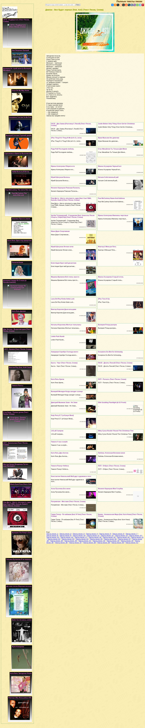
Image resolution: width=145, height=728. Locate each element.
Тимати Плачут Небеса (60, 466)
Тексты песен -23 (68, 539)
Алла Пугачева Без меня (60, 488)
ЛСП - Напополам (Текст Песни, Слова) (15, 444)
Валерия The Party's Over (21, 532)
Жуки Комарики (18, 646)
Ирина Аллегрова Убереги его (63, 166)
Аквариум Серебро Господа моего (64, 352)
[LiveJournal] (129, 5)
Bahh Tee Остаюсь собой (22, 620)
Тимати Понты (17, 385)
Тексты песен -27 (124, 539)
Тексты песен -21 (137, 537)
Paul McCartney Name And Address (111, 198)
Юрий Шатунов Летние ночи (62, 246)
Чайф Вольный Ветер (20, 171)
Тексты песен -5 (105, 534)
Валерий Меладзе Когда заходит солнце (67, 391)
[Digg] (123, 5)
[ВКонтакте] (112, 5)
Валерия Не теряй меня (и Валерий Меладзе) (17, 69)
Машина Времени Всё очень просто (65, 277)
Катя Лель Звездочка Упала (21, 673)
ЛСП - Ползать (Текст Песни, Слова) (112, 379)
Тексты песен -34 (127, 541)
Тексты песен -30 (70, 541)
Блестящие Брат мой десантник (63, 263)
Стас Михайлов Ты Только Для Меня (112, 149)
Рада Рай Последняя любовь (62, 149)
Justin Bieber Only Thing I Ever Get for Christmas (116, 124)
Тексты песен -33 (113, 541)
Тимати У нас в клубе (59, 442)
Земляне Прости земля (21, 219)
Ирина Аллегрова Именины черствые (113, 215)
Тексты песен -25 (96, 539)
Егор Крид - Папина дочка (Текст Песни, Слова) (16, 413)
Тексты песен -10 (79, 535)
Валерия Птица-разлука (107, 325)
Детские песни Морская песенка (19, 586)
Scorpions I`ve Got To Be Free (20, 117)
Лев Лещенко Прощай (20, 50)
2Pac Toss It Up (104, 299)
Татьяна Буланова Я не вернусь (19, 559)
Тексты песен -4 (92, 534)
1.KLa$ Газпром (57, 431)
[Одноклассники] (115, 5)
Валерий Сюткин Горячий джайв (19, 135)
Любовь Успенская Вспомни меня (111, 453)
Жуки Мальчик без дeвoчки (108, 138)
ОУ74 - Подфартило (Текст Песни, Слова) (16, 20)
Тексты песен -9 (65, 535)
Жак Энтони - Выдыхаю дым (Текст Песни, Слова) (17, 330)
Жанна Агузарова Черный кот (110, 166)
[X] (118, 5)
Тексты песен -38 (89, 543)
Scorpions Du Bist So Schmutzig (110, 352)
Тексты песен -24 (82, 539)
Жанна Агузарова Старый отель (110, 277)
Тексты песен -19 (109, 537)
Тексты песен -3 (78, 534)
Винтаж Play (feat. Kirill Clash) (20, 367)
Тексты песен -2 (65, 534)
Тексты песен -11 (93, 535)
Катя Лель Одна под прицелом (19, 240)
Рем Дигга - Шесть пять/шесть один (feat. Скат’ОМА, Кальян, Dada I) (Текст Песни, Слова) (71, 199)
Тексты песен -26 (110, 539)
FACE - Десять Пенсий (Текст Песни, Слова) (115, 363)
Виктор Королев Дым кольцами (63, 309)
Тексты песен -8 (52, 535)
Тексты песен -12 (107, 535)
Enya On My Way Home (20, 90)
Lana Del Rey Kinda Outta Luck (62, 299)
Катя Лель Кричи (57, 379)
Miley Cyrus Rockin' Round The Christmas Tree (115, 431)
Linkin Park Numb (57, 336)
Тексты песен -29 (56, 541)
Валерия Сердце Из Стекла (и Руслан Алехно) (14, 281)
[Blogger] (121, 5)
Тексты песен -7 (131, 534)
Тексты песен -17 (81, 537)
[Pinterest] (143, 5)
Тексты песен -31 (84, 541)
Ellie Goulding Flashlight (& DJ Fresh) (112, 402)
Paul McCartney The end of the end (18, 190)
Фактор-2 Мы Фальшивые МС (20, 698)
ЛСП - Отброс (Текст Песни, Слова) (111, 466)
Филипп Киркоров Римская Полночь (65, 188)
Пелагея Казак (17, 262)
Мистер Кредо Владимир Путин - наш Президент (16, 465)
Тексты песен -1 (52, 534)
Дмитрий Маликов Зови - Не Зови (64, 402)
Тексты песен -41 (131, 543)
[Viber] (134, 5)
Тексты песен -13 (121, 535)
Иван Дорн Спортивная (60, 231)
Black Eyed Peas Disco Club (21, 484)
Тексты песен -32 (99, 541)
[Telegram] (140, 5)
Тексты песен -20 (123, 537)
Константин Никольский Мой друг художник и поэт (71, 476)
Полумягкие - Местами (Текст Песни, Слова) (68, 501)
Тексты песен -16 (66, 537)
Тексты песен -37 (75, 543)
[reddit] (126, 5)
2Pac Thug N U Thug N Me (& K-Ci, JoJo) (66, 138)
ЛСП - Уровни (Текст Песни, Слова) (18, 349)
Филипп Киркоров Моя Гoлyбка (110, 488)
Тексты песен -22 (54, 539)
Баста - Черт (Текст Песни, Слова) (64, 363)
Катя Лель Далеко (19, 311)
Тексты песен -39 (103, 543)
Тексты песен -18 (95, 537)
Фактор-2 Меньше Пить (107, 246)
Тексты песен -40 (117, 543)
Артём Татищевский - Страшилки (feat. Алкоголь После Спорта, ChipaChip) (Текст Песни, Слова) (72, 216)
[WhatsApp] (137, 5)
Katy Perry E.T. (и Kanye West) (62, 415)
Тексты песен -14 (135, 535)
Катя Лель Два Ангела (59, 453)
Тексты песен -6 (118, 534)
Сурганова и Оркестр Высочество (18, 153)
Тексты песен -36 (61, 543)
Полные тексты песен (130, 1)
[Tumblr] (132, 5)
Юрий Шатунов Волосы (60, 177)
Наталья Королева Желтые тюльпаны (66, 325)
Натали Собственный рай (108, 177)
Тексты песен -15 (52, 537)
